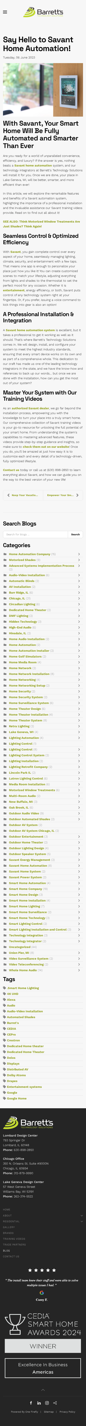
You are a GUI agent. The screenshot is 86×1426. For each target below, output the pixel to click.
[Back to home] (43, 12)
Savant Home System (25, 871)
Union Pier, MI (19, 953)
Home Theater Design (25, 709)
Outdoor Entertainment (26, 836)
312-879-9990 (23, 1173)
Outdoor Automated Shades (29, 819)
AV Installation (20, 587)
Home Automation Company (29, 554)
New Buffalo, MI (21, 802)
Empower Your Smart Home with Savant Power (65, 495)
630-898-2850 (24, 1150)
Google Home (17, 1098)
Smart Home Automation (27, 883)
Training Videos (14, 1238)
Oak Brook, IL (19, 807)
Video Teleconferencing (26, 964)
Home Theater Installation (28, 714)
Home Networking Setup (27, 685)
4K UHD (12, 994)
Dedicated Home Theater (27, 610)
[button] (5, 12)
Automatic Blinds (21, 581)
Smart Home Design (23, 895)
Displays (13, 1063)
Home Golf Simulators (25, 656)
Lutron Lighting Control (26, 778)
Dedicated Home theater (25, 1046)
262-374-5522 (23, 1196)
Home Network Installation (29, 674)
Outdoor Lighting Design (26, 848)
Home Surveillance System (29, 703)
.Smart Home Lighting (23, 988)
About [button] (7, 1215)
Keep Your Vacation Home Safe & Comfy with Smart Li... (27, 495)
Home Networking (22, 680)
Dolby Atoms (16, 1075)
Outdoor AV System (23, 825)
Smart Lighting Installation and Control (38, 929)
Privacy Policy (67, 1411)
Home (6, 1209)
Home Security (20, 691)
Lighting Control (20, 743)
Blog (6, 1250)
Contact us (11, 470)
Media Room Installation (27, 784)
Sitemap (49, 1411)
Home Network (20, 668)
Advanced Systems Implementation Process (41, 566)
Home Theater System (25, 720)
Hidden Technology (23, 621)
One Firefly (31, 1411)
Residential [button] (11, 1221)
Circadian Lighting (22, 604)
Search (75, 534)
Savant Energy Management (29, 860)
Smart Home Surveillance (28, 912)
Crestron (13, 1040)
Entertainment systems (24, 1087)
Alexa (11, 999)
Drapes (12, 1081)
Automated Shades (21, 1017)
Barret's (13, 1023)
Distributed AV (17, 1069)
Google (12, 1092)
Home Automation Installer (29, 650)
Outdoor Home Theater (26, 842)
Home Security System (26, 697)
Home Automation (23, 645)
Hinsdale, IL (17, 633)
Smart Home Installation (27, 900)
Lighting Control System (26, 755)
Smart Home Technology (27, 918)
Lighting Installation (24, 761)
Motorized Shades (22, 560)
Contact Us (11, 1256)
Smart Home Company (25, 889)
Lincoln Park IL (20, 773)
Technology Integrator (25, 941)
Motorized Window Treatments (32, 790)
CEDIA (11, 1029)
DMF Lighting (18, 616)
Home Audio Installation (27, 639)
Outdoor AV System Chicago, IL (31, 831)
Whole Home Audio (23, 970)
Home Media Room (23, 662)
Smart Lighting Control (25, 924)
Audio (11, 1005)
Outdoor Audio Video (24, 813)
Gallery (9, 1227)
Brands (8, 1233)
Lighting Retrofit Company (28, 767)
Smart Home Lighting (24, 906)
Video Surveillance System (28, 958)
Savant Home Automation (28, 865)
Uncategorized (19, 947)
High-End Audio (20, 627)
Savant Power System (25, 877)
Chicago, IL (17, 598)
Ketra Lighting (19, 726)
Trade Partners (14, 1244)
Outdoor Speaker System (27, 854)
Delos (11, 1058)
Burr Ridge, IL (18, 592)
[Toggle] (80, 554)
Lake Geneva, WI (21, 732)
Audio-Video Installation (27, 575)
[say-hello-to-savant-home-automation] (43, 90)
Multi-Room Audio (22, 796)
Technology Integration (26, 935)
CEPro (11, 1034)
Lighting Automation (24, 738)
